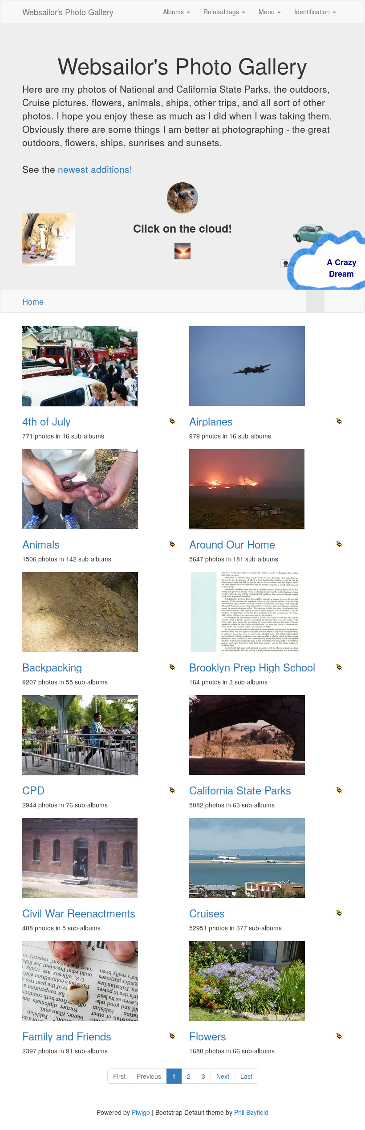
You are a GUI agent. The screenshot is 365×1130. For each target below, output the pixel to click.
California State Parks (240, 790)
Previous (149, 1076)
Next (222, 1076)
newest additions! (95, 169)
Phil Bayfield (251, 1112)
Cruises (207, 913)
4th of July (46, 421)
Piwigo (141, 1112)
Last (246, 1076)
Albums (174, 11)
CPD (33, 790)
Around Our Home (232, 544)
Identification (313, 11)
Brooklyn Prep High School (252, 667)
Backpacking (52, 667)
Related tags (222, 11)
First (119, 1076)
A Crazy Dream (301, 267)
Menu (267, 11)
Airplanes (211, 421)
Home (33, 301)
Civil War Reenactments (78, 913)
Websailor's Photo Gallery (68, 11)
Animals (41, 544)
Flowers (207, 1036)
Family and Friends (66, 1036)
